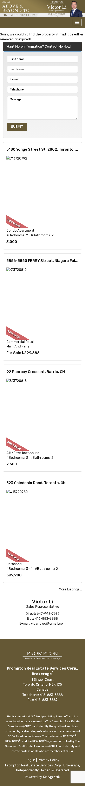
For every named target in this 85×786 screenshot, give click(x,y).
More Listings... (70, 589)
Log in (30, 760)
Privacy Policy (48, 760)
